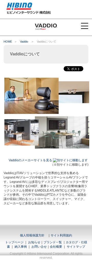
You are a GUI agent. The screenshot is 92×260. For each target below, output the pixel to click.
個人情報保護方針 (32, 235)
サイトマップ (76, 246)
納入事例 (20, 246)
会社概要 (56, 246)
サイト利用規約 (61, 235)
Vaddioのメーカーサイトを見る (30, 160)
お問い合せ (39, 246)
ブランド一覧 (52, 242)
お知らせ (34, 242)
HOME (8, 41)
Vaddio (24, 41)
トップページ (14, 242)
